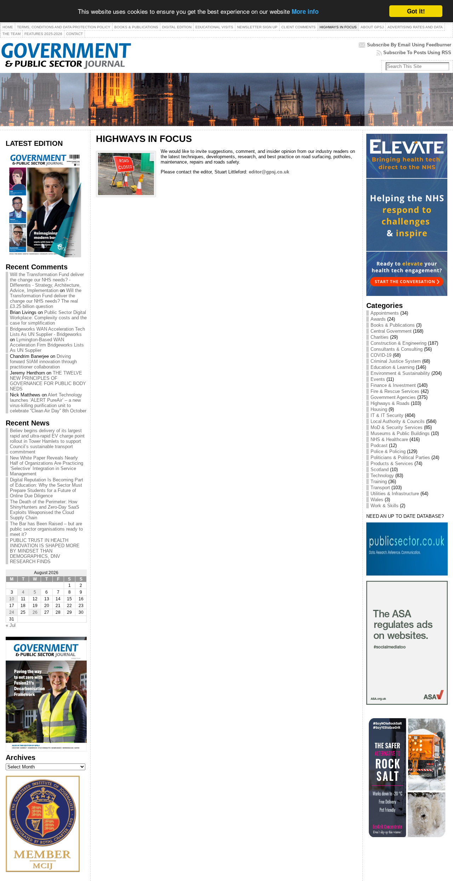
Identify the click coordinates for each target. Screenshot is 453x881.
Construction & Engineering (398, 343)
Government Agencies (393, 397)
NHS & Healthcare (389, 439)
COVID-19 (381, 355)
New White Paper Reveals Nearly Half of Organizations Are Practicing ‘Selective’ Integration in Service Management (46, 465)
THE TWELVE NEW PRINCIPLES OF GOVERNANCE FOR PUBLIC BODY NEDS (48, 380)
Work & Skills (384, 505)
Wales (377, 499)
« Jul (11, 625)
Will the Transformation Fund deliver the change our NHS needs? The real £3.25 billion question (45, 298)
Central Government (391, 331)
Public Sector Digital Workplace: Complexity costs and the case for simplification (48, 318)
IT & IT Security (387, 415)
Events (378, 379)
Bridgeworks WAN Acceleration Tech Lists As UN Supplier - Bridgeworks (47, 331)
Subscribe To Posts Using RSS (417, 52)
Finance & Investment (393, 385)
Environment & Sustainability (400, 373)
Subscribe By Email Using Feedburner (409, 44)
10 (11, 599)
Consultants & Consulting (397, 349)
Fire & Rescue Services (395, 391)
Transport (380, 487)
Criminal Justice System (396, 361)
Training (379, 481)
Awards (378, 319)
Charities (380, 337)
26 (35, 612)
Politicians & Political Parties (400, 457)
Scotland (380, 469)
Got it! (416, 11)
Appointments (385, 313)
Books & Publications (393, 325)
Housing (379, 409)
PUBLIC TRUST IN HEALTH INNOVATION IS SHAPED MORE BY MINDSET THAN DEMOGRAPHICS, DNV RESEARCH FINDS (45, 551)
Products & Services (392, 463)
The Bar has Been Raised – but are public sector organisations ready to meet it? (46, 529)
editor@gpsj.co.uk (269, 172)
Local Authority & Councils (398, 421)
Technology (382, 475)
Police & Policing (388, 451)
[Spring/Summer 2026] (43, 255)
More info (305, 11)
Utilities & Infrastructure (395, 493)
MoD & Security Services (397, 427)
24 (11, 612)
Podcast (379, 445)
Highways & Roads (390, 403)
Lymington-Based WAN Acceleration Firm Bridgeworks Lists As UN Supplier (47, 345)
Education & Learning (392, 367)
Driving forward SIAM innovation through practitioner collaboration (43, 362)
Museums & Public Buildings (400, 433)
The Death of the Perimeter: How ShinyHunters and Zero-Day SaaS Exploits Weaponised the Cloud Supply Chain (44, 509)
